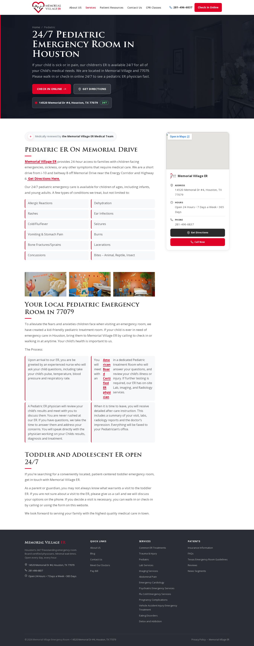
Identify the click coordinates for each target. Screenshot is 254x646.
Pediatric (144, 559)
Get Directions (94, 89)
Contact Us (134, 7)
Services (91, 7)
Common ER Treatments (152, 547)
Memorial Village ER (41, 161)
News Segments (197, 571)
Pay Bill (94, 571)
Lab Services (146, 565)
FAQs (191, 553)
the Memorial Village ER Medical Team (87, 136)
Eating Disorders (148, 615)
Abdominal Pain (148, 576)
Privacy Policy (199, 639)
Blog (92, 553)
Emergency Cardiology (151, 582)
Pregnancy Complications (153, 599)
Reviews (192, 565)
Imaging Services (148, 571)
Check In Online (208, 7)
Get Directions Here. (43, 179)
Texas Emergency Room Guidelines (208, 559)
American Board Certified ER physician (107, 378)
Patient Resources (111, 7)
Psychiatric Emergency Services (156, 588)
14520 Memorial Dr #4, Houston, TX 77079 (68, 102)
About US (75, 7)
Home (36, 27)
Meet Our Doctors (100, 565)
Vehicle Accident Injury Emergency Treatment (158, 607)
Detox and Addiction (150, 621)
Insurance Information (200, 547)
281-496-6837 (182, 7)
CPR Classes (153, 7)
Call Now (199, 242)
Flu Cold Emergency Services (155, 594)
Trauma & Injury (148, 553)
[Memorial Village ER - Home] (46, 7)
